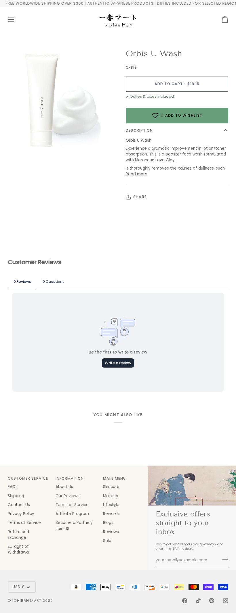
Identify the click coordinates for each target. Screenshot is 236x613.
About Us (64, 486)
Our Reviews (67, 496)
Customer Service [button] (28, 478)
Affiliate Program (72, 513)
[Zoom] (19, 148)
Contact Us (19, 505)
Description (139, 130)
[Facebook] (184, 600)
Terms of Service (24, 522)
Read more (136, 174)
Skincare (111, 486)
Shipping (16, 496)
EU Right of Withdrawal (19, 549)
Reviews (111, 532)
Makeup (110, 496)
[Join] (223, 559)
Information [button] (70, 478)
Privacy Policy (21, 513)
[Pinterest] (211, 600)
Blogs (108, 522)
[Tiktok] (198, 600)
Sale (107, 540)
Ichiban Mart (26, 600)
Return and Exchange (18, 534)
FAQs (13, 486)
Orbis (131, 67)
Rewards (111, 513)
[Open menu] (16, 19)
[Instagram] (225, 600)
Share (139, 196)
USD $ (19, 586)
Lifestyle (111, 505)
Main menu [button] (114, 478)
